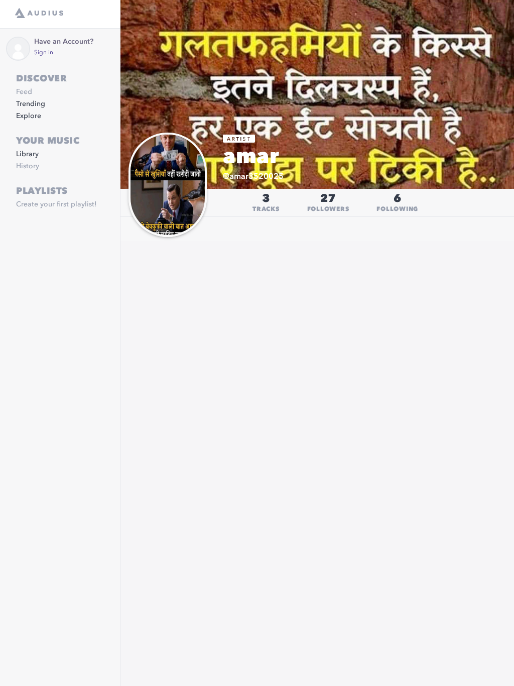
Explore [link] (28, 116)
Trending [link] (30, 103)
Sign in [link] (43, 53)
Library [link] (27, 154)
